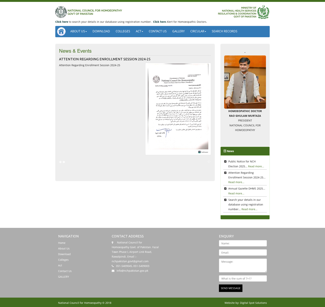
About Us (77, 31)
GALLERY (178, 31)
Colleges (123, 31)
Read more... (256, 166)
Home (61, 243)
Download (101, 31)
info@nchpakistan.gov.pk (132, 270)
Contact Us (158, 31)
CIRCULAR (197, 31)
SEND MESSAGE (231, 288)
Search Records (224, 31)
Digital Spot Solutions (253, 303)
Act (138, 31)
